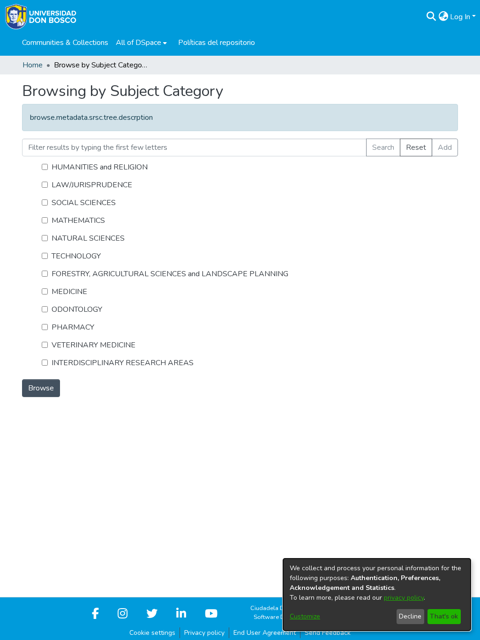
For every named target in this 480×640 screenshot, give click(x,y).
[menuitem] (141, 42)
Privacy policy (204, 632)
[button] (431, 16)
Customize (305, 616)
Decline (410, 616)
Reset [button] (416, 147)
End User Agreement (264, 632)
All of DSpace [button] (138, 42)
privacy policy (404, 597)
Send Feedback (328, 632)
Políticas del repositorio (216, 42)
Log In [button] (461, 17)
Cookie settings (152, 632)
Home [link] (32, 65)
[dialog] (377, 595)
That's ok (444, 616)
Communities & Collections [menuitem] (65, 42)
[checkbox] (45, 167)
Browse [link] (41, 388)
